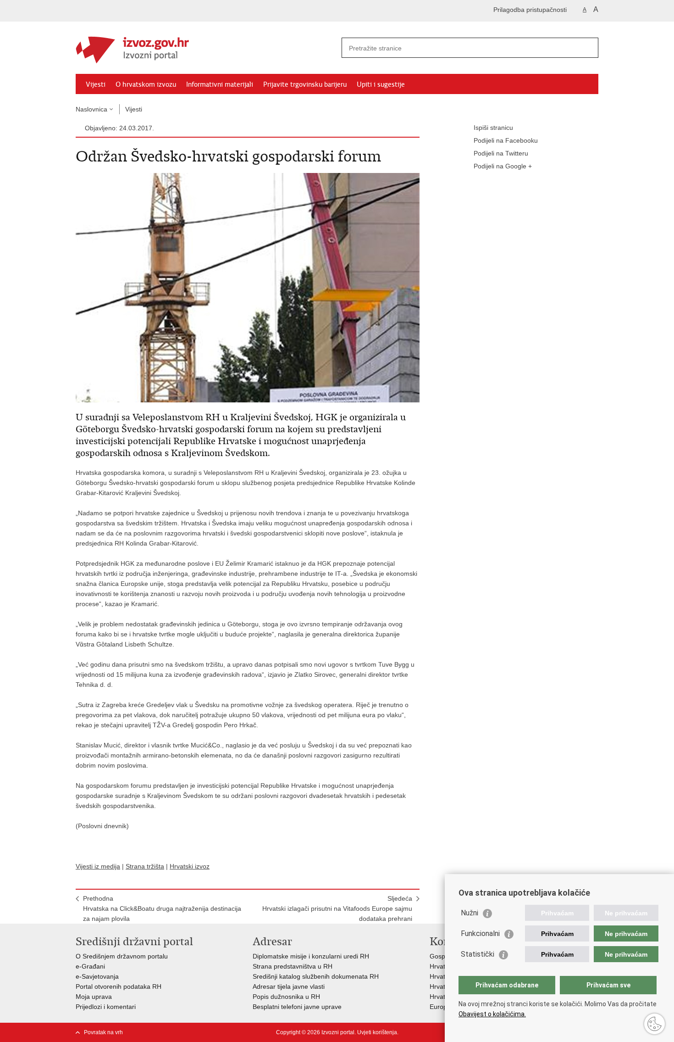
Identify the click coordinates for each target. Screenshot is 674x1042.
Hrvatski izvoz (190, 866)
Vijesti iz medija (98, 866)
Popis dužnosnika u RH (286, 996)
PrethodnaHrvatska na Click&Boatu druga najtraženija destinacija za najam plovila (162, 908)
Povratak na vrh (103, 1032)
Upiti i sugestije (381, 84)
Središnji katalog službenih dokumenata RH (316, 976)
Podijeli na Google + (503, 166)
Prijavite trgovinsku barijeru (305, 84)
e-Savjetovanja (97, 976)
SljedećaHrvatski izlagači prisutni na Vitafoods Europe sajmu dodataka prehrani (337, 908)
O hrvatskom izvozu (146, 84)
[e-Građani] (115, 11)
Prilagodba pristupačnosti (530, 9)
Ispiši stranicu (493, 127)
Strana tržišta (145, 866)
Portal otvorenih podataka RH (118, 986)
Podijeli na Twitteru (501, 153)
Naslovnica (91, 109)
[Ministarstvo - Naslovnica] (206, 48)
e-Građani (90, 966)
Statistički (477, 954)
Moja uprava (94, 996)
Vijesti (95, 84)
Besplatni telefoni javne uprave (297, 1006)
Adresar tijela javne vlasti (289, 986)
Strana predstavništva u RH (292, 966)
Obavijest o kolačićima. (492, 1014)
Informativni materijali (219, 84)
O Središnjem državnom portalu (122, 956)
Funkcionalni (480, 933)
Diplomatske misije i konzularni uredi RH (311, 956)
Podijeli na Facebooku (506, 140)
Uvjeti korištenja (377, 1032)
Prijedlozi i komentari (106, 1006)
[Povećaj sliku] (248, 287)
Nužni (469, 912)
